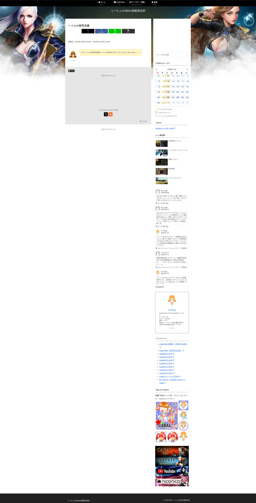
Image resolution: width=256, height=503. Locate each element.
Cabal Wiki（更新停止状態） (170, 351)
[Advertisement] (108, 91)
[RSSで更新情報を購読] (110, 114)
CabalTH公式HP (165, 370)
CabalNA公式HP (165, 363)
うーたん (172, 310)
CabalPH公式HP (165, 367)
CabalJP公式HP (165, 357)
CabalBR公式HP (165, 354)
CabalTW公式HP (166, 373)
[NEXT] (187, 69)
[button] (128, 31)
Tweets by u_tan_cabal (164, 128)
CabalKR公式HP (165, 360)
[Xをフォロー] (106, 114)
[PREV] (157, 69)
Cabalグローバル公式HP (169, 377)
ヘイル (72, 71)
